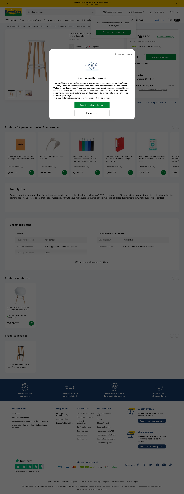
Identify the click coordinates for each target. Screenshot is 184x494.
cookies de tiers (98, 88)
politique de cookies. (102, 98)
